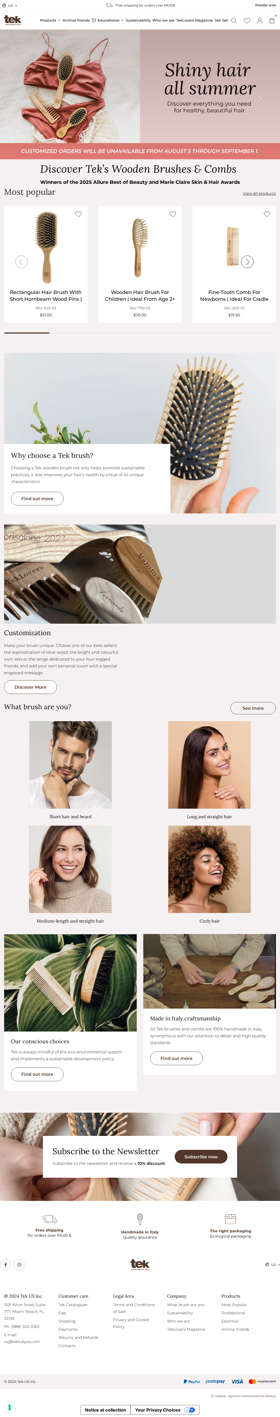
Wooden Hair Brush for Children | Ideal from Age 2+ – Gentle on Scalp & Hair (140, 299)
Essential (229, 1321)
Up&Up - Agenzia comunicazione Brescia (245, 1396)
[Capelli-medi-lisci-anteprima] (70, 869)
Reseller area (265, 5)
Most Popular (234, 1304)
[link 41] (247, 20)
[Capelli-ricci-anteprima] (209, 869)
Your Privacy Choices (157, 1410)
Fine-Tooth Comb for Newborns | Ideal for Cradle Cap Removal (234, 299)
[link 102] (19, 1264)
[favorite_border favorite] (78, 214)
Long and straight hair (209, 816)
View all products (259, 194)
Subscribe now (201, 1156)
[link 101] (5, 1264)
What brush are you (186, 1304)
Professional (233, 1312)
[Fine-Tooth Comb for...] (234, 247)
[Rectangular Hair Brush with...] (46, 247)
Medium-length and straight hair (70, 921)
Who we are (178, 1321)
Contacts (67, 1345)
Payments (68, 1329)
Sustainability (180, 1312)
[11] (9, 1407)
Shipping (67, 1321)
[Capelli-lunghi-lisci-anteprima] (209, 765)
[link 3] (259, 20)
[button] (253, 708)
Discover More (30, 687)
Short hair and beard (70, 816)
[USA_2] (140, 94)
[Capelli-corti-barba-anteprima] (70, 765)
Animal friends (235, 1329)
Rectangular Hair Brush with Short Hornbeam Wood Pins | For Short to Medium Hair (46, 299)
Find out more (37, 498)
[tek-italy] (12, 17)
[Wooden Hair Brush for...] (140, 247)
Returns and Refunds (78, 1337)
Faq (62, 1312)
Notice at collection (105, 1410)
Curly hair (210, 921)
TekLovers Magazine (186, 1329)
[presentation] (21, 95)
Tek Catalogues (73, 1304)
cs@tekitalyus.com (22, 1341)
